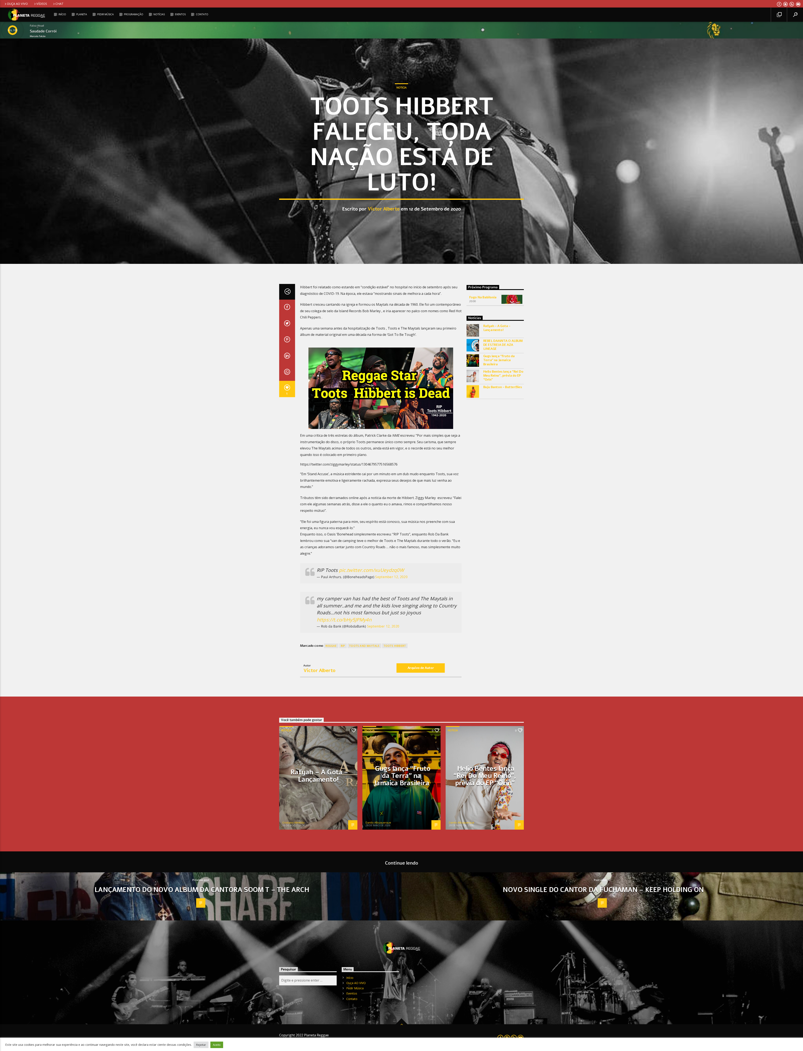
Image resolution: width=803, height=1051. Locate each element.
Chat (59, 4)
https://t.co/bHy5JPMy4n (344, 619)
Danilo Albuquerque (378, 822)
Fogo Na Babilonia (482, 297)
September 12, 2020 (391, 577)
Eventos (180, 14)
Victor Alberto (384, 209)
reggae (331, 646)
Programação (133, 14)
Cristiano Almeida (293, 822)
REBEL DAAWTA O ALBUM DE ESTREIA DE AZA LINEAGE (503, 345)
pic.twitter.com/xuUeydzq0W (371, 570)
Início (62, 14)
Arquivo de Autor (421, 668)
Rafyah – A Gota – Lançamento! (496, 328)
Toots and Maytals (364, 646)
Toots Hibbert (395, 646)
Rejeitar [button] (201, 1045)
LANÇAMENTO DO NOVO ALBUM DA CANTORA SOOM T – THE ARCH (202, 889)
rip (343, 646)
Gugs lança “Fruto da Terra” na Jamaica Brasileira (499, 360)
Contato (202, 14)
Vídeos (41, 4)
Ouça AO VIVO (17, 4)
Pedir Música (105, 14)
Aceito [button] (217, 1045)
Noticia (401, 87)
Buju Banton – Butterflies (502, 387)
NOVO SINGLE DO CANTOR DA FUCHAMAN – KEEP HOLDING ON (603, 889)
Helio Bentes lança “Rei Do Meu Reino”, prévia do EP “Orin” (503, 376)
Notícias (159, 14)
